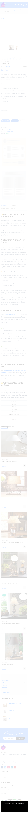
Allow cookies (21, 808)
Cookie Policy (16, 805)
